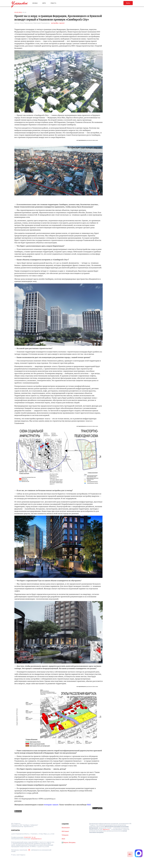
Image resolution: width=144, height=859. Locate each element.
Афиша (35, 3)
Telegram (65, 835)
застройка (54, 23)
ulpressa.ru (106, 829)
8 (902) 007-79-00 (29, 837)
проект (62, 23)
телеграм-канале (51, 805)
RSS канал (65, 831)
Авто (44, 3)
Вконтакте (66, 827)
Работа (53, 3)
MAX (89, 805)
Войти (128, 3)
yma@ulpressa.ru (36, 838)
